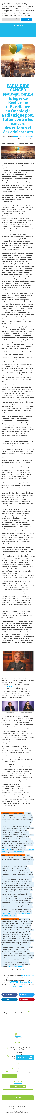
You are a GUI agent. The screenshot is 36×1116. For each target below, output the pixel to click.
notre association (27, 976)
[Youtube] (24, 1086)
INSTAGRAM (17, 986)
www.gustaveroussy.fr (9, 913)
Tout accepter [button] (26, 19)
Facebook (4, 852)
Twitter (31, 850)
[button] (9, 995)
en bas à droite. (25, 982)
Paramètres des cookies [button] (11, 19)
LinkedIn (12, 852)
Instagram (20, 852)
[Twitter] (16, 1086)
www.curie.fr (6, 850)
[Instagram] (20, 1086)
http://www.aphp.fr (16, 966)
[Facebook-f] (12, 1086)
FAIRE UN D (14, 982)
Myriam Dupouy (29, 970)
